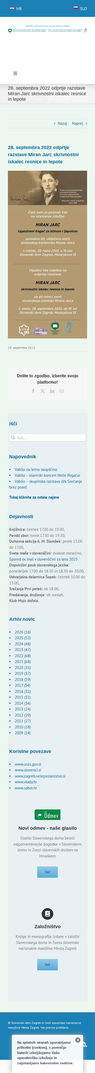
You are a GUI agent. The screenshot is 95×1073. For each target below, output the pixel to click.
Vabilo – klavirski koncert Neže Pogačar (47, 475)
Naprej (77, 123)
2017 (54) (22, 685)
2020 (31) (23, 667)
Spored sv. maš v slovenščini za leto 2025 (43, 559)
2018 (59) (23, 679)
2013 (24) (23, 709)
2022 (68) (23, 655)
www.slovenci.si (28, 769)
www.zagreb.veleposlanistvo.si (40, 776)
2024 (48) (23, 643)
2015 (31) (23, 697)
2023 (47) (23, 649)
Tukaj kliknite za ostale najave (34, 497)
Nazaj (62, 123)
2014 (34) (23, 703)
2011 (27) (23, 720)
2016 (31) (23, 691)
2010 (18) (23, 726)
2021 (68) (23, 661)
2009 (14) (23, 732)
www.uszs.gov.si (28, 764)
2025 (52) (23, 637)
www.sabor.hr (26, 787)
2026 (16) (23, 632)
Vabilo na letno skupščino (36, 469)
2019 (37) (23, 673)
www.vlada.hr (26, 781)
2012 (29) (23, 715)
